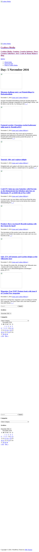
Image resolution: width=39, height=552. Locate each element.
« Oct (2, 336)
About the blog (8, 63)
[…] (26, 104)
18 (11, 330)
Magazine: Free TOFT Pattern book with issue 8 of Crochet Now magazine (19, 292)
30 (7, 334)
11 (10, 328)
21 (3, 332)
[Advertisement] (19, 22)
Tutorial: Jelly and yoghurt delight (13, 160)
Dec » (6, 336)
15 (5, 330)
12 (12, 328)
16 (7, 330)
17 (9, 330)
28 (3, 334)
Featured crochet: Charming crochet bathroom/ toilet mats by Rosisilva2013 (18, 126)
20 (1, 332)
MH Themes (28, 549)
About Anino (8, 62)
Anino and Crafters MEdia (19, 97)
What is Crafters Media (11, 65)
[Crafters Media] (6, 1)
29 (5, 334)
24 (9, 332)
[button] (3, 59)
